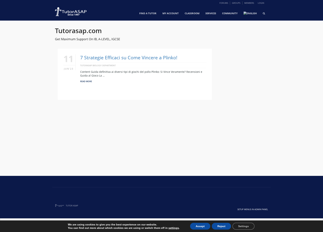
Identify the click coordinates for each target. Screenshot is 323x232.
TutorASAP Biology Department (98, 65)
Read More (86, 81)
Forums (223, 2)
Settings (243, 226)
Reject (221, 226)
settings (173, 227)
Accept (200, 226)
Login (261, 2)
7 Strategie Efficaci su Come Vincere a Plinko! (128, 57)
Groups (236, 2)
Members (249, 2)
